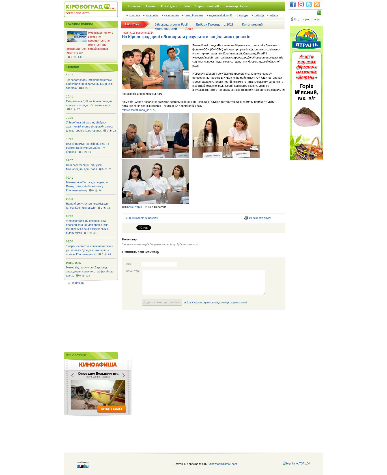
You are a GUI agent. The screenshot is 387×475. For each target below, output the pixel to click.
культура (242, 15)
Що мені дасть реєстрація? (231, 302)
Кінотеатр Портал (236, 6)
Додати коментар (162, 302)
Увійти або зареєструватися (200, 302)
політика (134, 15)
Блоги (185, 6)
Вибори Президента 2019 (215, 24)
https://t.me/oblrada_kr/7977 (139, 110)
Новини (150, 6)
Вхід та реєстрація (307, 19)
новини (126, 32)
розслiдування (194, 15)
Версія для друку (260, 218)
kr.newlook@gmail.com (218, 464)
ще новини (77, 283)
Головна (134, 6)
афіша (274, 15)
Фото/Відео (168, 6)
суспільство (171, 15)
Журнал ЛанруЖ (207, 6)
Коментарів (134, 207)
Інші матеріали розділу (143, 218)
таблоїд (259, 15)
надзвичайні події (220, 15)
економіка (152, 15)
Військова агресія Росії (171, 24)
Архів (189, 28)
